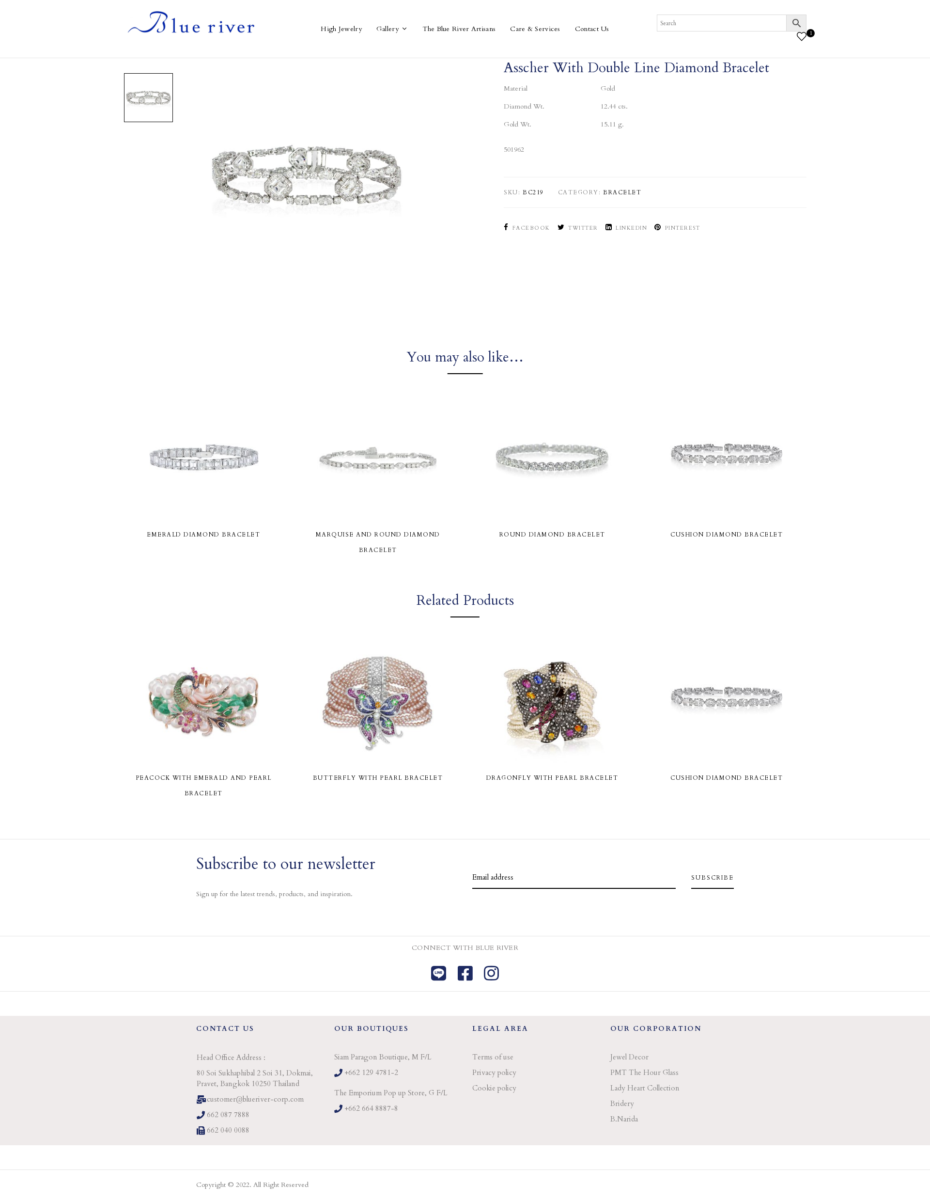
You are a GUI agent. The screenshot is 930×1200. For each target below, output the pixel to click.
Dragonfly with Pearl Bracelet (552, 778)
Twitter (583, 228)
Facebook (531, 228)
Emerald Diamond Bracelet (203, 534)
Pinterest (682, 228)
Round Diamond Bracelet (552, 534)
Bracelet (622, 192)
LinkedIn (631, 228)
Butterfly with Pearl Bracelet (378, 778)
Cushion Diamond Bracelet (726, 534)
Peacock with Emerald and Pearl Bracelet (204, 785)
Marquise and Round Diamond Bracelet (378, 542)
